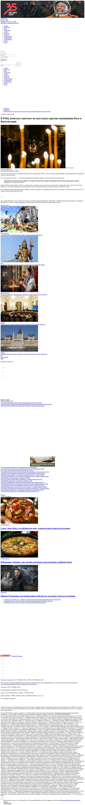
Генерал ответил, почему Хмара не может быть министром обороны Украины (23, 324)
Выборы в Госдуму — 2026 (8, 21)
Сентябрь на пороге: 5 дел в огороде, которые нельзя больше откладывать (25, 602)
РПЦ (2, 358)
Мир (2, 263)
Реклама (19, 656)
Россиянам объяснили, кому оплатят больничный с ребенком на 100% (22, 490)
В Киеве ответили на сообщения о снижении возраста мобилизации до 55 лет (24, 484)
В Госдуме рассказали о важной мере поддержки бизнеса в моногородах (23, 473)
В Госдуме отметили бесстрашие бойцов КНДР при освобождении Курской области (26, 404)
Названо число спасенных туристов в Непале (15, 478)
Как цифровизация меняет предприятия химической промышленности (22, 482)
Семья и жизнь (5, 233)
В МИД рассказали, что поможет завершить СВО (16, 481)
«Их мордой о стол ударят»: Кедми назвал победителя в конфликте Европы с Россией (28, 601)
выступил (22, 202)
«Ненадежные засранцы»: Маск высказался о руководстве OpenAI (21, 402)
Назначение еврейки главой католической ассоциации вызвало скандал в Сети (25, 472)
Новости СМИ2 (5, 399)
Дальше (3, 495)
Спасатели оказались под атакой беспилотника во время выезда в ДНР (22, 469)
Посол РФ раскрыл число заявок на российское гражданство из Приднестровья (25, 488)
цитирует (6, 182)
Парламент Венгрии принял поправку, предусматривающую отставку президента (24, 354)
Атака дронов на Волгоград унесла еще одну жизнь (17, 470)
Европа (3, 323)
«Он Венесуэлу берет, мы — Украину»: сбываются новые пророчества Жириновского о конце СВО (32, 599)
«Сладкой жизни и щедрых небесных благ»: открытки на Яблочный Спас (22, 235)
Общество (3, 592)
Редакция (14, 656)
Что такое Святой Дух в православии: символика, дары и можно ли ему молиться (24, 294)
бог (2, 355)
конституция (4, 357)
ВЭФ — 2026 (4, 20)
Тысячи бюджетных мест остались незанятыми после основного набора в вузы (25, 476)
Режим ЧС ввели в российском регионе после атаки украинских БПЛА (22, 485)
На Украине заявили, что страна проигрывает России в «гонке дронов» (23, 475)
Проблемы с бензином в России (10, 23)
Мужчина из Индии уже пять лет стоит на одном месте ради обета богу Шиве (23, 264)
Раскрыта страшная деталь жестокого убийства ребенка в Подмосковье (22, 405)
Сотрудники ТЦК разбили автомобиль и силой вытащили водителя (21, 479)
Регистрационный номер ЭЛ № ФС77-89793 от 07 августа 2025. (19, 684)
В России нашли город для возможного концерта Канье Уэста (20, 491)
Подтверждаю (7, 803)
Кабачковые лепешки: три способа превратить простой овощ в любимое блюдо (36, 562)
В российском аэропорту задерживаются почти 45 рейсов (19, 467)
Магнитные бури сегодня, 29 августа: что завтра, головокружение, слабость (24, 487)
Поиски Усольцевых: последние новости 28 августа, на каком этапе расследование (38, 596)
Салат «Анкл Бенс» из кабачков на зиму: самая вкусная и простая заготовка (35, 528)
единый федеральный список (62, 713)
